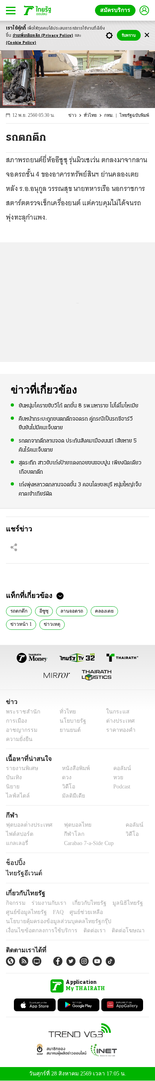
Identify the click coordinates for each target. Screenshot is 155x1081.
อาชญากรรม (20, 730)
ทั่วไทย (92, 115)
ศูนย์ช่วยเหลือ (78, 912)
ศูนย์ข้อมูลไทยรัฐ (24, 912)
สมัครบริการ (116, 10)
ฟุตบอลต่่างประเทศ (26, 825)
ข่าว (74, 115)
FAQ (53, 912)
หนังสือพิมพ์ (73, 768)
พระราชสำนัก (20, 712)
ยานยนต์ (67, 730)
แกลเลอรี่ (16, 843)
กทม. (110, 115)
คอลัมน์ (118, 768)
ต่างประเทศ (117, 721)
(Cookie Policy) (21, 43)
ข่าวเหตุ (48, 623)
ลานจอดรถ (70, 610)
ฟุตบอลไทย (71, 825)
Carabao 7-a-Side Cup (87, 843)
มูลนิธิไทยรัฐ (118, 903)
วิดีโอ (66, 787)
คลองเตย (102, 610)
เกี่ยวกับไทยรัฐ (83, 903)
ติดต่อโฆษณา (115, 931)
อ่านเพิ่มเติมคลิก (43, 35)
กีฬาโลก (68, 834)
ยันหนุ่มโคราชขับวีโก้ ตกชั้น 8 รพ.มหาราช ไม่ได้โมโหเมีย (78, 406)
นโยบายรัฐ (70, 721)
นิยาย (12, 787)
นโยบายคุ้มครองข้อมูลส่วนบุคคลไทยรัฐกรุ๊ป (53, 921)
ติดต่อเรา (84, 931)
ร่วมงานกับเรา (46, 903)
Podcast (120, 787)
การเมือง (15, 721)
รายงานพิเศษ (20, 768)
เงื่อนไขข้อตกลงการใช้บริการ (37, 931)
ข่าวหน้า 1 (19, 623)
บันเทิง (13, 777)
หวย (115, 777)
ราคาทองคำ (118, 730)
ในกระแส (114, 712)
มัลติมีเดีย (70, 796)
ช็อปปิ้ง (14, 862)
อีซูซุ (43, 610)
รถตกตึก (19, 610)
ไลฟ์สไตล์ (16, 796)
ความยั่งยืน (18, 739)
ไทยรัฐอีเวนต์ (22, 873)
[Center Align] (147, 35)
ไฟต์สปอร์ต (18, 834)
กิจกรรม (15, 903)
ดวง (65, 777)
